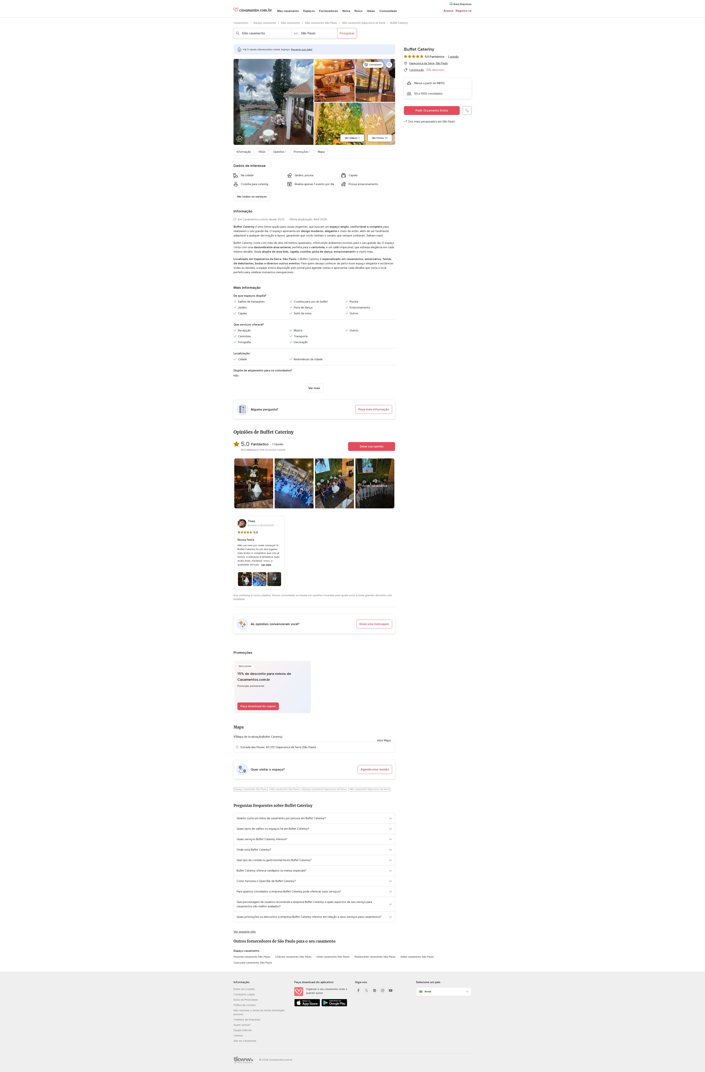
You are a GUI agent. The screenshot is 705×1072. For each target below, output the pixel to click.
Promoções (302, 152)
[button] (314, 409)
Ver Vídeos (352, 138)
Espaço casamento (265, 22)
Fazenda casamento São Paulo (252, 956)
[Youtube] (390, 990)
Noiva (346, 11)
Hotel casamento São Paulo (333, 956)
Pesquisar (347, 33)
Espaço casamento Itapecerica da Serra (324, 789)
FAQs (262, 152)
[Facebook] (358, 990)
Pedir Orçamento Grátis (431, 110)
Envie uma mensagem (374, 624)
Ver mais (314, 388)
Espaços (309, 11)
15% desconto (435, 70)
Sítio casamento (291, 22)
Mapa (321, 152)
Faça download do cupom (258, 706)
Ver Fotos (380, 138)
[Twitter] (366, 990)
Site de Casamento (245, 1040)
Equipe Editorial (243, 1030)
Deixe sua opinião (372, 446)
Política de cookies (245, 1005)
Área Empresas (462, 4)
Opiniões (279, 152)
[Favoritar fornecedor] (389, 65)
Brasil (428, 991)
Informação (244, 152)
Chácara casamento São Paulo (293, 956)
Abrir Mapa (384, 740)
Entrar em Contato (244, 989)
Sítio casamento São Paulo (321, 22)
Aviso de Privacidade (246, 999)
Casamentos (241, 22)
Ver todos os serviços (252, 196)
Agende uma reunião (375, 769)
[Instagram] (382, 990)
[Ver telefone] (467, 110)
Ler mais (266, 564)
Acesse (448, 11)
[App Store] (307, 1005)
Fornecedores (328, 11)
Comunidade (388, 11)
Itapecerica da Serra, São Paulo (428, 63)
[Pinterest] (374, 990)
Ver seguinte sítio (245, 932)
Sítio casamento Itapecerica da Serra (364, 22)
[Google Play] (334, 1005)
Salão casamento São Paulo (417, 956)
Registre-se (463, 11)
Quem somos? (242, 1024)
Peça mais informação (373, 409)
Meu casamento (288, 11)
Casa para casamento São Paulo (253, 962)
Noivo (358, 11)
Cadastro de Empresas (247, 1019)
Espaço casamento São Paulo (251, 789)
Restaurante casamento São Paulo (375, 956)
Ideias (371, 11)
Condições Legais (244, 994)
